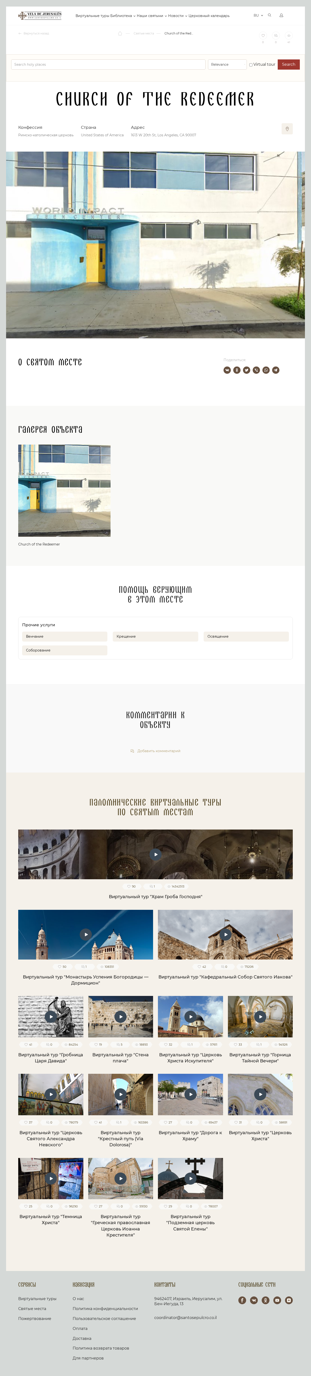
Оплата (80, 1328)
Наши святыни (150, 16)
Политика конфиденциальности (105, 1308)
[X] (246, 370)
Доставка (82, 1338)
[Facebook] (242, 1300)
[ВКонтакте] (227, 370)
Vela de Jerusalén (39, 16)
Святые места (32, 1308)
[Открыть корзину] (246, 16)
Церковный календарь (209, 16)
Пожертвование (34, 1318)
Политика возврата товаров (101, 1348)
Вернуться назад (36, 33)
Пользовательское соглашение (104, 1318)
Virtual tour (263, 64)
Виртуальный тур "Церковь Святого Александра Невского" (50, 1139)
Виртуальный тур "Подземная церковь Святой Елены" (190, 1223)
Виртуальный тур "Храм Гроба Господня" (155, 896)
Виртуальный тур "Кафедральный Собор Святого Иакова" (225, 977)
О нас (78, 1298)
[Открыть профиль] (281, 16)
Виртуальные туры (92, 16)
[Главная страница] (120, 33)
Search (288, 64)
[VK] (254, 1300)
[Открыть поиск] (270, 16)
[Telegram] (275, 370)
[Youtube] (277, 1300)
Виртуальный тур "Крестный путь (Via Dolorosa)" (120, 1139)
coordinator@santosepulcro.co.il (185, 1317)
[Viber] (256, 370)
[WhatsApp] (266, 370)
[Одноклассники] (237, 370)
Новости (176, 16)
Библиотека (121, 16)
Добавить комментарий (159, 751)
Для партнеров (88, 1358)
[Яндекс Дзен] (289, 1300)
